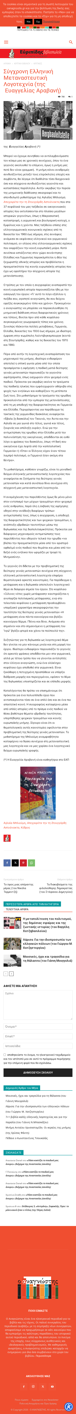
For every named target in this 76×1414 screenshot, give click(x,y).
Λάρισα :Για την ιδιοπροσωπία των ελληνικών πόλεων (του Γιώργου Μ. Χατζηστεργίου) (47, 943)
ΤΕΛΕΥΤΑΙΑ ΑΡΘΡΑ (17, 909)
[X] (15, 862)
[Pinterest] (23, 862)
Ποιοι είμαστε (21, 1399)
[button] (6, 42)
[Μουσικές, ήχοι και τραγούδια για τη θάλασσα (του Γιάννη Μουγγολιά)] (12, 961)
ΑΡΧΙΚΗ (7, 63)
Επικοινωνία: (26, 1363)
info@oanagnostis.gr (46, 1363)
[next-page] (11, 974)
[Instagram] (33, 1386)
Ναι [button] (28, 21)
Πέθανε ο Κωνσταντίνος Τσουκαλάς (27, 1138)
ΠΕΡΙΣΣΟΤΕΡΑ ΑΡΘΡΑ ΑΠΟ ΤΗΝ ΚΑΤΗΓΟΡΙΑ (32, 904)
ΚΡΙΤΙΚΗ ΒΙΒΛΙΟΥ (22, 63)
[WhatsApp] (31, 862)
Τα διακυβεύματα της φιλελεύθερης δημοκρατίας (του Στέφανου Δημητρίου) (55, 888)
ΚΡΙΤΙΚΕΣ (38, 63)
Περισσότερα (43, 1355)
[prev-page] (6, 974)
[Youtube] (52, 1386)
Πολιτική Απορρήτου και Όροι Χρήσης (38, 1403)
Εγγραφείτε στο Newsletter (45, 1399)
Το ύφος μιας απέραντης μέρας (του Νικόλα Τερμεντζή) (18, 888)
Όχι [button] (38, 21)
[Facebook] (7, 862)
